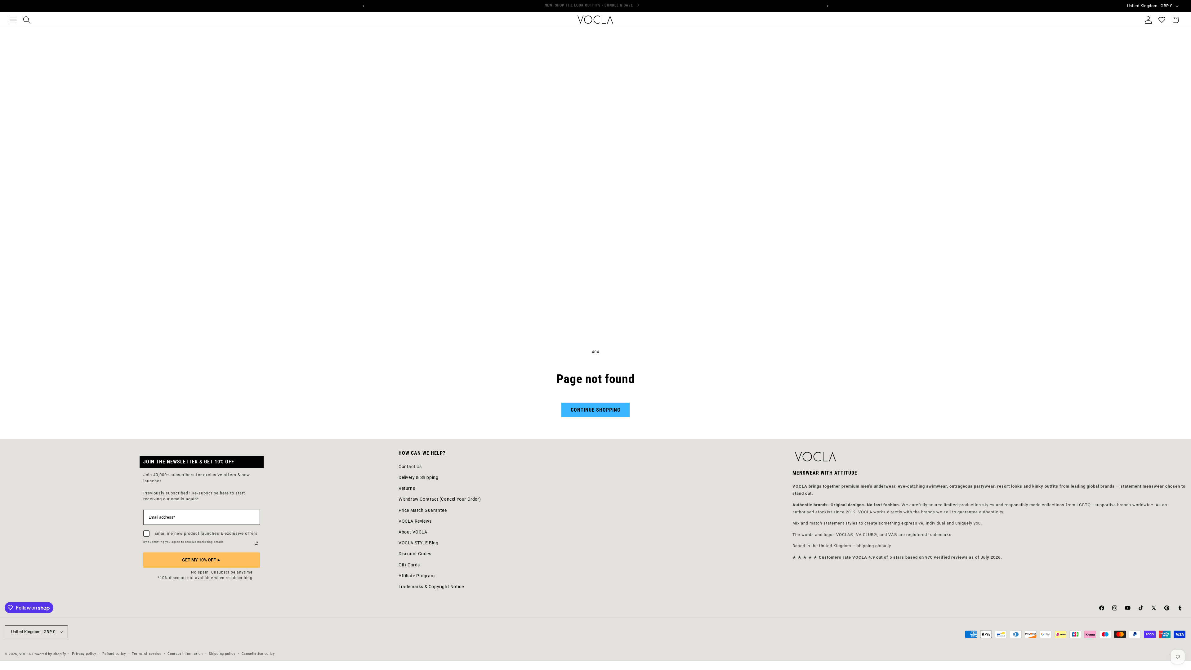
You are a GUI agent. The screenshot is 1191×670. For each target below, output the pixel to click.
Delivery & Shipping (418, 477)
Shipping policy (222, 654)
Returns (407, 488)
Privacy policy (84, 654)
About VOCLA (413, 531)
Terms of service (146, 654)
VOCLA (25, 654)
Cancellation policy (258, 654)
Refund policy (114, 654)
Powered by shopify (49, 654)
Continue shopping (595, 410)
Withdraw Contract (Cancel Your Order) (440, 499)
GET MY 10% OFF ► (201, 559)
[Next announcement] (827, 6)
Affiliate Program (417, 575)
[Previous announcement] (363, 6)
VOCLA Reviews (415, 521)
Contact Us (410, 466)
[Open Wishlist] (1162, 20)
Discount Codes (415, 553)
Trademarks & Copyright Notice (431, 586)
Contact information (185, 654)
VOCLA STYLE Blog (419, 542)
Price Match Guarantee (423, 510)
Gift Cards (409, 564)
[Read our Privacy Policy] (256, 543)
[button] (13, 20)
